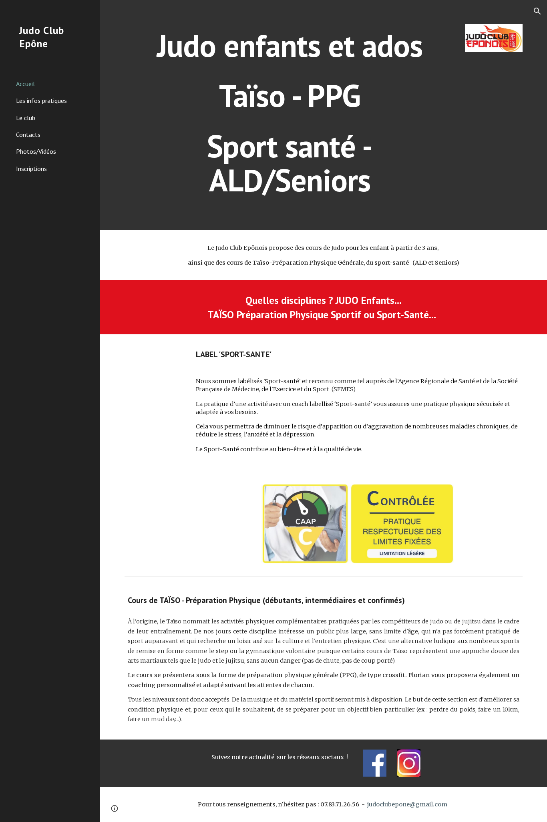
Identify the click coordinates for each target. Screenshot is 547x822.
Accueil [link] (25, 84)
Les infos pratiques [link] (41, 100)
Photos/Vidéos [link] (36, 151)
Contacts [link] (28, 135)
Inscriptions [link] (31, 169)
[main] (290, 115)
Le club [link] (25, 118)
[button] (537, 11)
